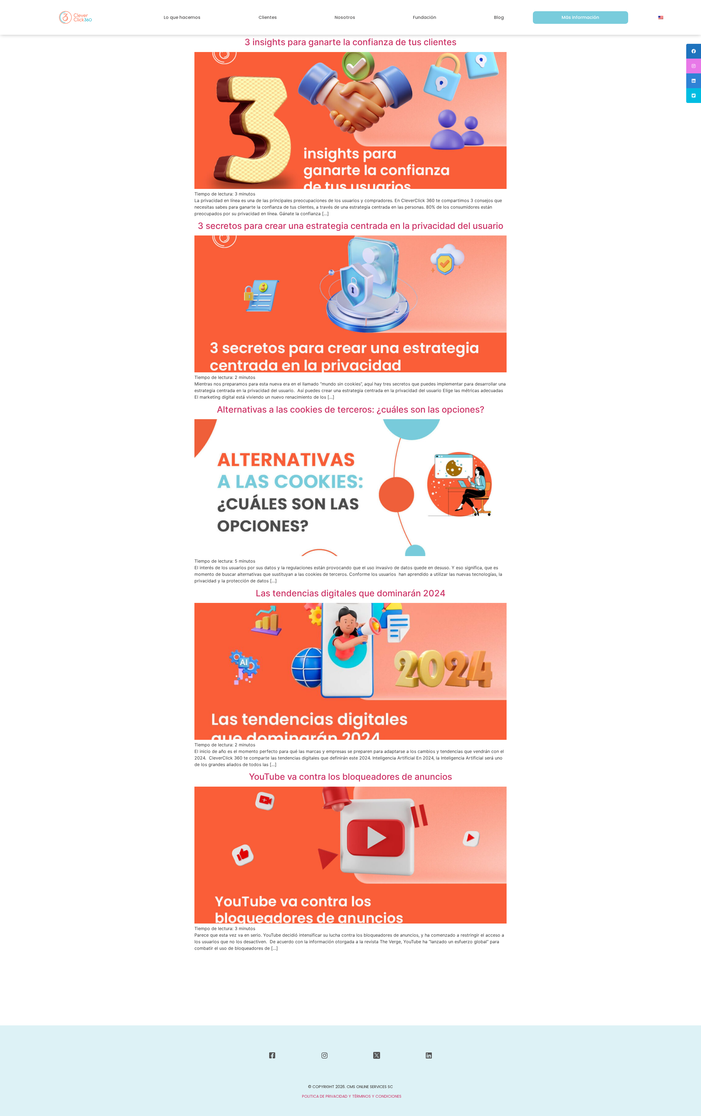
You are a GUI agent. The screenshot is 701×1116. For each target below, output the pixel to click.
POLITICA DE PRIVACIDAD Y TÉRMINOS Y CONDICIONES (351, 1096)
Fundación (424, 17)
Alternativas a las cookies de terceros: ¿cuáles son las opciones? (350, 409)
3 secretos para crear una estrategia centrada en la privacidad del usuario (350, 225)
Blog (499, 17)
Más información (580, 17)
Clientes (267, 17)
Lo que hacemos (182, 17)
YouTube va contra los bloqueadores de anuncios (350, 776)
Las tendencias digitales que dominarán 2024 (351, 593)
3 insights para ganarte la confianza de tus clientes (350, 42)
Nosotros (345, 17)
